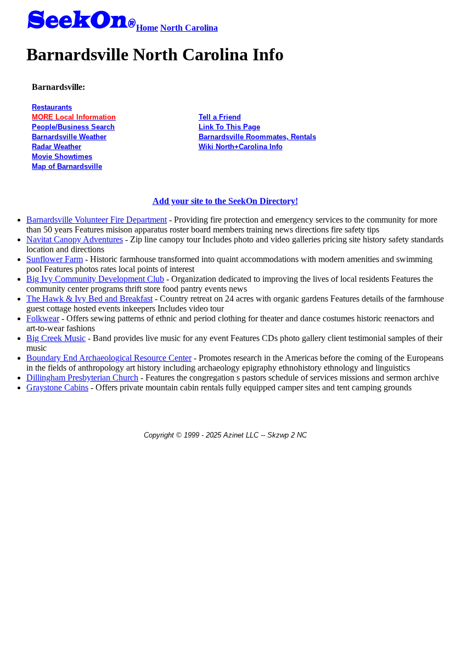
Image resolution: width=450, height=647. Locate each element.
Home (147, 27)
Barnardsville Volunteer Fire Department (96, 219)
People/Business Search (73, 127)
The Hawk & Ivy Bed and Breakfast (89, 298)
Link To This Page (229, 127)
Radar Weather (56, 147)
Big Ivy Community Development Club (95, 278)
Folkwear (42, 318)
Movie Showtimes (62, 156)
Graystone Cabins (57, 387)
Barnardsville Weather (69, 137)
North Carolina (189, 27)
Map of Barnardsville (67, 166)
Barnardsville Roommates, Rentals (257, 137)
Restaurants (52, 107)
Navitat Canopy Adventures (74, 239)
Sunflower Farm (54, 259)
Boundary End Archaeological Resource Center (109, 357)
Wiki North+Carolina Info (241, 147)
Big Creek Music (56, 338)
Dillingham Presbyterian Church (82, 377)
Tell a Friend (220, 117)
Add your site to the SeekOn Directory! (225, 201)
